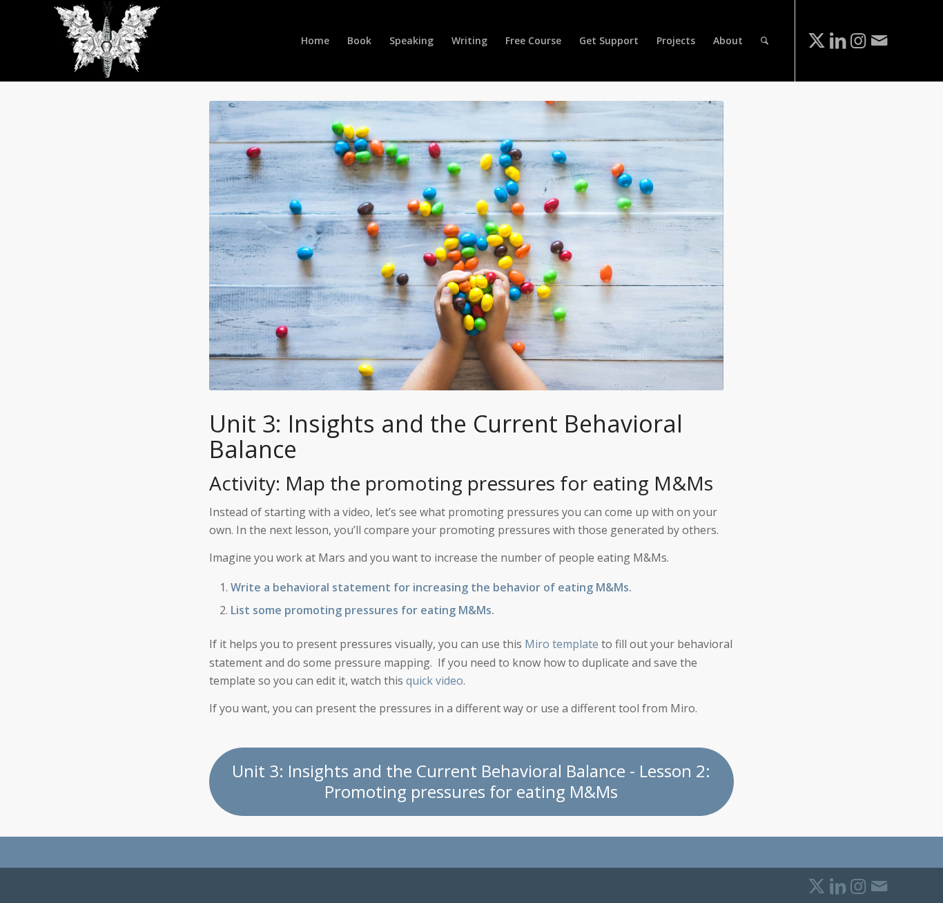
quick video (434, 680)
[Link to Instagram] (858, 40)
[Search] (764, 41)
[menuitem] (315, 41)
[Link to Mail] (878, 40)
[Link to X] (816, 40)
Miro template (562, 644)
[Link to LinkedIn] (837, 40)
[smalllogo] (107, 41)
